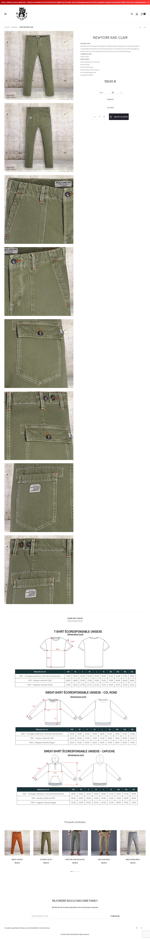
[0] (142, 14)
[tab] (75, 618)
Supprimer (110, 99)
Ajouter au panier (121, 117)
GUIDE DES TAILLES (75, 618)
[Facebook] (141, 928)
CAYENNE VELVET (46, 859)
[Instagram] (136, 928)
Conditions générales (11, 928)
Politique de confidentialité (29, 928)
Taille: (101, 92)
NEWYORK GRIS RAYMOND (75, 859)
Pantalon (14, 27)
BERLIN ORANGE (17, 859)
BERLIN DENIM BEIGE (133, 859)
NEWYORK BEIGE (104, 859)
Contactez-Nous (44, 928)
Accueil (6, 27)
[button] (71, 871)
